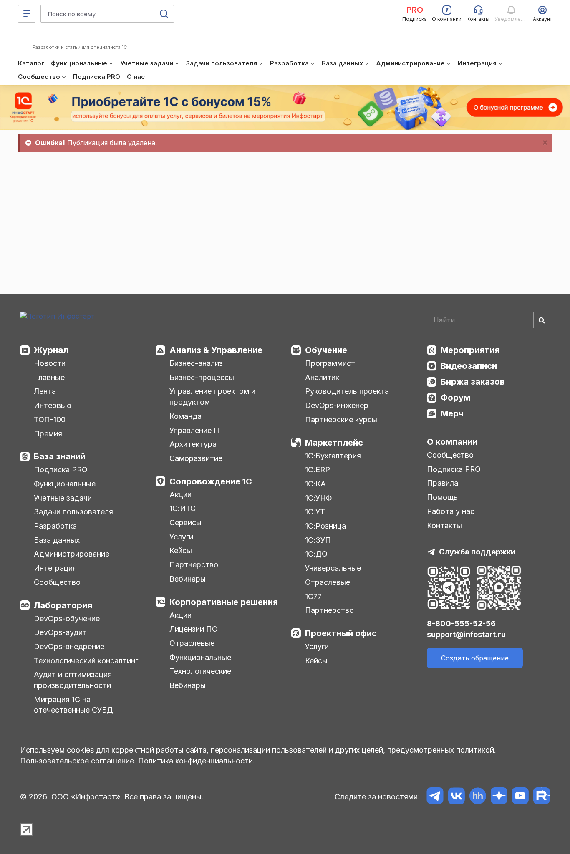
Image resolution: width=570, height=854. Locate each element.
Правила (442, 483)
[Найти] (541, 320)
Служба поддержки (477, 551)
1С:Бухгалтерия (333, 455)
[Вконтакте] (456, 797)
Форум (455, 398)
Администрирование (71, 553)
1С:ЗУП (318, 540)
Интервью (52, 405)
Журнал (51, 350)
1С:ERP (317, 469)
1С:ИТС (182, 508)
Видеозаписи (469, 366)
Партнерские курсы (341, 419)
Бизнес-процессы (201, 377)
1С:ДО (316, 553)
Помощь (442, 497)
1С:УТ (315, 511)
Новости (50, 363)
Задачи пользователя (73, 511)
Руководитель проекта (347, 391)
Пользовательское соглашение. (78, 760)
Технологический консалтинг (86, 660)
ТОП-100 (50, 419)
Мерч (452, 413)
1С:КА (315, 483)
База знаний (60, 456)
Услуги (181, 536)
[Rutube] (541, 797)
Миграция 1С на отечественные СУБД (73, 705)
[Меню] (26, 14)
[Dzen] (498, 797)
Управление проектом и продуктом (212, 396)
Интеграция (55, 568)
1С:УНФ (318, 498)
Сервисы (185, 522)
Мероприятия (470, 350)
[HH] (477, 797)
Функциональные (65, 483)
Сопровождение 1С (210, 481)
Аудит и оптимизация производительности (73, 680)
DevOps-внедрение (69, 646)
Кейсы (180, 550)
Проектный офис (341, 633)
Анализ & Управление (215, 350)
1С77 (313, 596)
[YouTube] (520, 797)
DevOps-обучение (67, 618)
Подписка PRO (61, 469)
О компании (452, 442)
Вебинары (187, 578)
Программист (330, 363)
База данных (57, 540)
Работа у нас (450, 511)
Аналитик (322, 377)
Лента (45, 391)
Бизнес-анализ (196, 363)
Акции (180, 494)
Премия (48, 433)
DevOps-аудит (60, 632)
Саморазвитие (195, 458)
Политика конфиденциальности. (196, 760)
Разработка (55, 525)
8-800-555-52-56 (461, 623)
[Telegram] (435, 797)
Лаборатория (63, 605)
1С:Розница (325, 525)
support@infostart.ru (466, 634)
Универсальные (333, 568)
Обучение (326, 350)
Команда (185, 416)
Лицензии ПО (193, 629)
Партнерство (193, 564)
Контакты (444, 525)
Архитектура (193, 444)
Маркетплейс (334, 443)
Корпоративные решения (223, 602)
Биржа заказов (473, 382)
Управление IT (195, 430)
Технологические (200, 671)
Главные (49, 377)
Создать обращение (475, 658)
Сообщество (57, 582)
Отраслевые (191, 643)
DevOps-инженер (336, 405)
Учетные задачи (63, 498)
